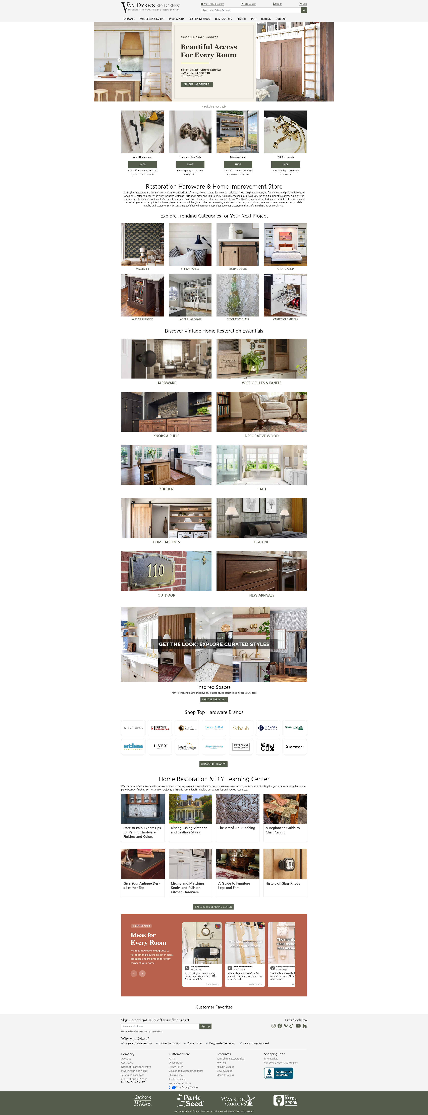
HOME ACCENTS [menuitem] (223, 19)
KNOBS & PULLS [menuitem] (176, 19)
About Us (126, 1058)
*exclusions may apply (214, 106)
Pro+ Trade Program (213, 4)
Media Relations (225, 1075)
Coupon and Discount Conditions (186, 1070)
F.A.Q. (172, 1058)
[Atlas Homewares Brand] (133, 747)
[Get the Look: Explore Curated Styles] (214, 644)
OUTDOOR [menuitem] (281, 19)
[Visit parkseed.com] (190, 1100)
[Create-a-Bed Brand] (214, 728)
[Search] (304, 10)
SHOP (142, 164)
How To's (221, 1062)
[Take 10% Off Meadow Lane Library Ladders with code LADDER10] (238, 132)
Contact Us (127, 1062)
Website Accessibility (180, 1083)
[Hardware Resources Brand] (160, 728)
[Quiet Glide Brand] (268, 747)
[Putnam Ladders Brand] (241, 747)
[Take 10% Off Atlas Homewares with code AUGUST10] (142, 132)
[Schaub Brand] (241, 728)
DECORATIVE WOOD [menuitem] (199, 19)
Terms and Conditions (132, 1075)
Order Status (175, 1062)
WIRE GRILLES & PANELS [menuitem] (152, 19)
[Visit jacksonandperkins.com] (142, 1100)
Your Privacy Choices (187, 1087)
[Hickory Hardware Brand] (268, 728)
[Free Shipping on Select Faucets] (285, 132)
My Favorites (271, 1058)
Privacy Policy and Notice (134, 1070)
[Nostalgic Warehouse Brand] (295, 728)
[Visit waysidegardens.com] (238, 1100)
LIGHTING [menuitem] (266, 19)
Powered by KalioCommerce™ (240, 1111)
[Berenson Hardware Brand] (295, 747)
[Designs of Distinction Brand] (214, 747)
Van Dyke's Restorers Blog (230, 1058)
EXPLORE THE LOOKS (214, 699)
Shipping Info (176, 1075)
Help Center (249, 4)
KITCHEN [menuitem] (241, 19)
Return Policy (176, 1066)
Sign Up (205, 1026)
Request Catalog (225, 1066)
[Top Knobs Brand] (133, 728)
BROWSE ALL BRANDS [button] (213, 764)
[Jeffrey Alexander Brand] (187, 728)
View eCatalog (224, 1070)
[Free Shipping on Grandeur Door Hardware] (190, 132)
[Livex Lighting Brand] (160, 747)
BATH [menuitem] (253, 19)
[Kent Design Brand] (187, 747)
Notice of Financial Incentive (136, 1066)
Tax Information (177, 1079)
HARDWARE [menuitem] (129, 19)
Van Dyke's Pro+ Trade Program (281, 1062)
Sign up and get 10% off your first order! (155, 1020)
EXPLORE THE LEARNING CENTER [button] (213, 906)
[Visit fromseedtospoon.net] (285, 1100)
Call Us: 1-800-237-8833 (134, 1079)
